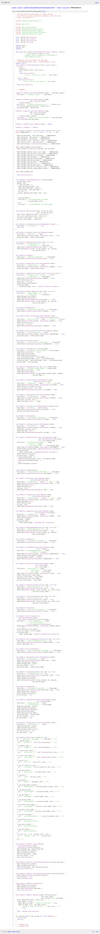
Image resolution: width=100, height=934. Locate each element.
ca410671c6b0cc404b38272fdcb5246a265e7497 (38, 8)
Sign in (96, 2)
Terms (18, 931)
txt (93, 931)
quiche (14, 8)
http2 (59, 8)
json (97, 931)
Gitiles (9, 931)
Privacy (13, 931)
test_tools (66, 8)
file (43, 11)
